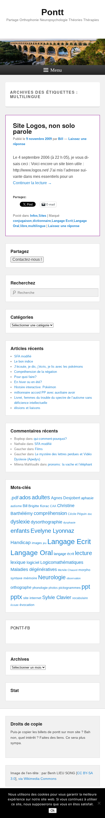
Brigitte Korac (38, 506)
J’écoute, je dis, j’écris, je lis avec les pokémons (48, 366)
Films (39, 449)
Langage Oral (31, 553)
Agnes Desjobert (65, 498)
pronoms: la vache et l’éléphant (70, 464)
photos (53, 588)
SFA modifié (22, 356)
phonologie (40, 588)
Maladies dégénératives (33, 569)
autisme (16, 506)
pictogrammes (70, 588)
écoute (14, 604)
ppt (86, 586)
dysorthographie (46, 522)
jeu (44, 543)
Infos (34, 215)
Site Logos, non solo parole (44, 128)
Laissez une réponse (63, 226)
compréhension (50, 513)
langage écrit (64, 554)
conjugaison (22, 221)
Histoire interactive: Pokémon (35, 387)
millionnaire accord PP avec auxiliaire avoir (44, 392)
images (37, 543)
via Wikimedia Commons (37, 779)
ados (25, 497)
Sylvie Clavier (56, 597)
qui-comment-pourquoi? (50, 439)
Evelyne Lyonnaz (52, 530)
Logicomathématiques (61, 562)
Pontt (52, 12)
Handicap (20, 542)
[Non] (98, 803)
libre (23, 226)
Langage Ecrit (62, 221)
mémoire (30, 578)
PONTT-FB (20, 628)
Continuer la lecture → (32, 183)
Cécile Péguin (77, 513)
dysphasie (69, 522)
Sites (42, 215)
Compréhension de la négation (35, 372)
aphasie (87, 498)
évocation (27, 605)
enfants (20, 530)
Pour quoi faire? (25, 377)
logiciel (33, 562)
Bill (60, 139)
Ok (53, 810)
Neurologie (52, 577)
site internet (32, 598)
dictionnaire (42, 221)
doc (90, 513)
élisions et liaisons (27, 408)
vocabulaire (80, 598)
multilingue (36, 226)
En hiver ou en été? (28, 382)
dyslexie (20, 522)
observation (74, 578)
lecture (83, 553)
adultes (41, 497)
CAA (53, 506)
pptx (16, 596)
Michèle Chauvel (67, 569)
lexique (18, 562)
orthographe (21, 587)
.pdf (14, 497)
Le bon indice (23, 361)
